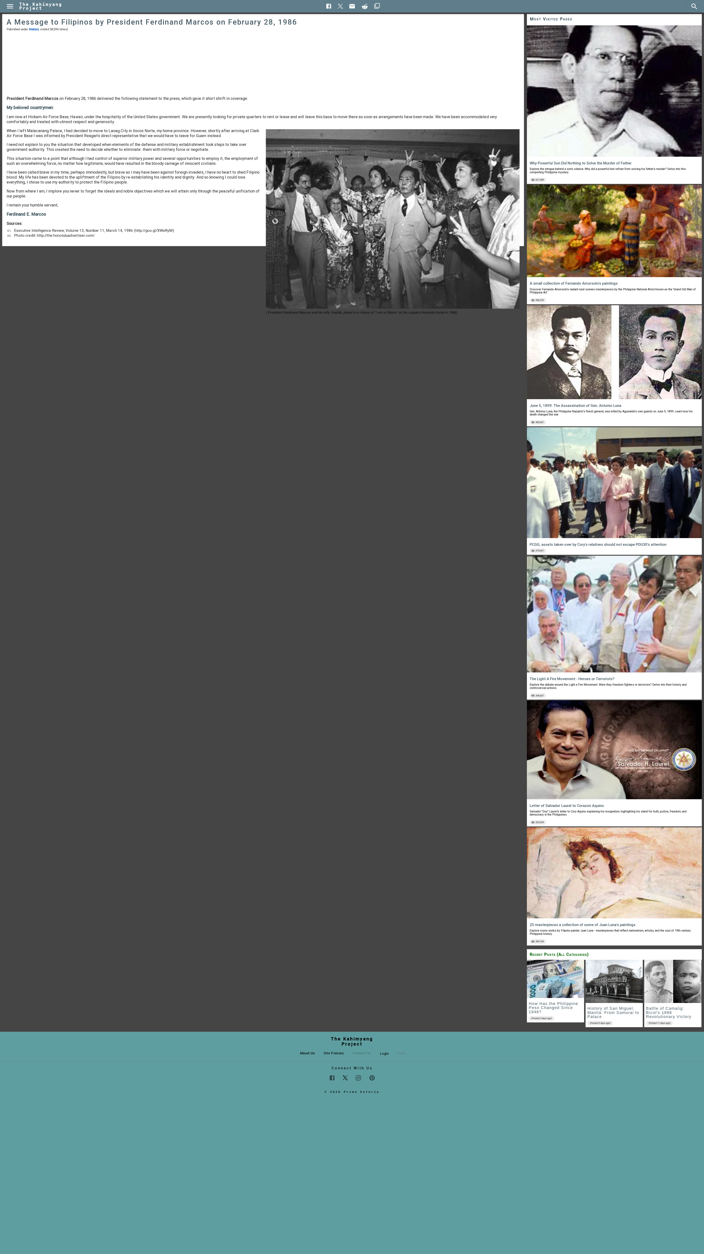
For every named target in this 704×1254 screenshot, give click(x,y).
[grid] (614, 995)
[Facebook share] (328, 6)
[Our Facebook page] (332, 1077)
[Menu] (10, 6)
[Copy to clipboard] (365, 6)
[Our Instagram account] (358, 1077)
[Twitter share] (340, 6)
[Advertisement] (263, 63)
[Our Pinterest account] (372, 1077)
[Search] (694, 6)
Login (384, 1053)
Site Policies (334, 1053)
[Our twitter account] (345, 1077)
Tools (401, 1053)
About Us (307, 1053)
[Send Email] (352, 6)
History (34, 29)
